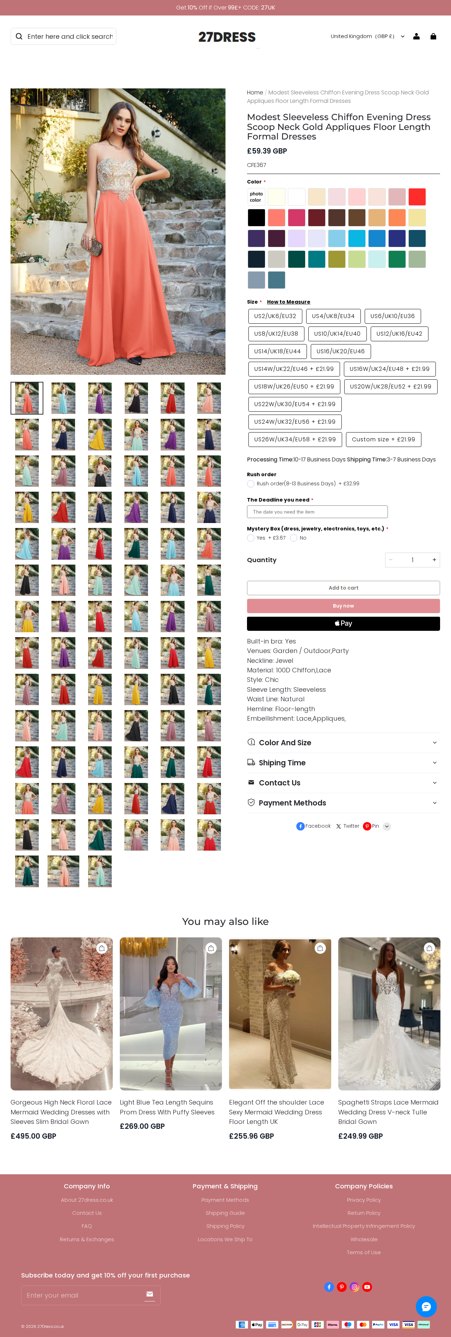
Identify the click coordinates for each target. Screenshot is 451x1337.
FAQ (87, 1226)
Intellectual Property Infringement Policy (364, 1226)
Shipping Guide (225, 1213)
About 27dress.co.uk (87, 1200)
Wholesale (364, 1239)
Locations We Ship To (225, 1239)
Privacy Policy (364, 1200)
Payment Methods (225, 1200)
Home (255, 92)
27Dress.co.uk (50, 1326)
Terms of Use (364, 1252)
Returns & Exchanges (87, 1239)
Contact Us (87, 1213)
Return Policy (364, 1213)
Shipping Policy (225, 1226)
